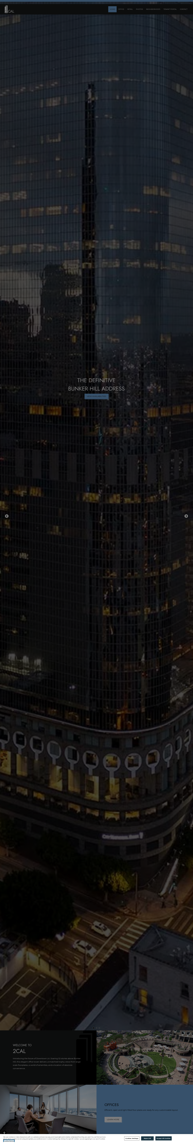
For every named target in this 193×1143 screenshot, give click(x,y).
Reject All (147, 1138)
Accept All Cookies (164, 1138)
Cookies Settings (131, 1138)
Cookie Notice (9, 1141)
